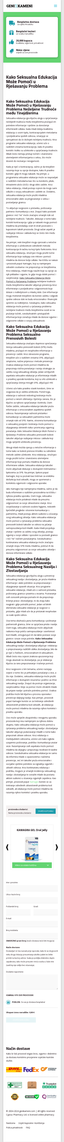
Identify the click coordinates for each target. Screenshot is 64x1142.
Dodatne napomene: (15, 972)
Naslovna (10, 1123)
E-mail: (9, 918)
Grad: (35, 906)
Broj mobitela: (12, 930)
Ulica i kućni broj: (13, 894)
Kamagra (34, 781)
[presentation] (7, 847)
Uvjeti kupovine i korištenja (31, 1123)
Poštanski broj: (12, 906)
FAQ (28, 1128)
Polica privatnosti (14, 1128)
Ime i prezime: (12, 882)
